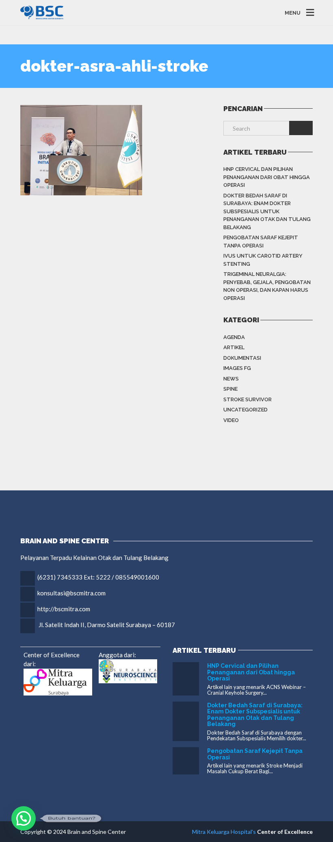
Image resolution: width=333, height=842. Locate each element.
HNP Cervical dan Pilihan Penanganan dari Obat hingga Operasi (266, 177)
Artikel (233, 347)
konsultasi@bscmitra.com (71, 593)
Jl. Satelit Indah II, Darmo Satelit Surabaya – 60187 (107, 624)
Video (231, 420)
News (231, 379)
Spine (230, 389)
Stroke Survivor (247, 399)
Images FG (237, 368)
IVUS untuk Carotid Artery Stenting (263, 260)
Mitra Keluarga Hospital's (224, 831)
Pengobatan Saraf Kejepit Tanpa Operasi (260, 241)
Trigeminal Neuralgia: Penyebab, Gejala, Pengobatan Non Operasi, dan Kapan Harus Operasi (267, 286)
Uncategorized (245, 410)
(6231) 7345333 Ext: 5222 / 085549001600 (98, 577)
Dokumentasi (242, 358)
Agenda (234, 337)
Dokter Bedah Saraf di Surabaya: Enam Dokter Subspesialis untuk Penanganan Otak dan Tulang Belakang (267, 211)
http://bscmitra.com (63, 608)
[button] (23, 818)
